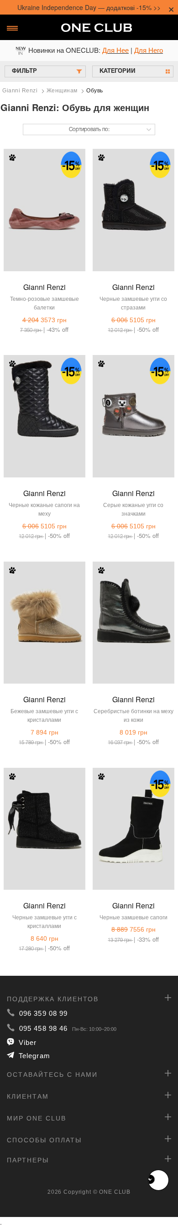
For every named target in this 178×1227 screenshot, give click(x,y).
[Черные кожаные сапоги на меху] (44, 406)
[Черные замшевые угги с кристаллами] (44, 819)
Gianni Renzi (44, 287)
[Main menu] (12, 28)
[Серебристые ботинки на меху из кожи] (133, 613)
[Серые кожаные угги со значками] (133, 406)
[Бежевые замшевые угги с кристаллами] (44, 613)
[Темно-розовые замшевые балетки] (44, 200)
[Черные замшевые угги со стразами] (133, 200)
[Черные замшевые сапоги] (133, 819)
